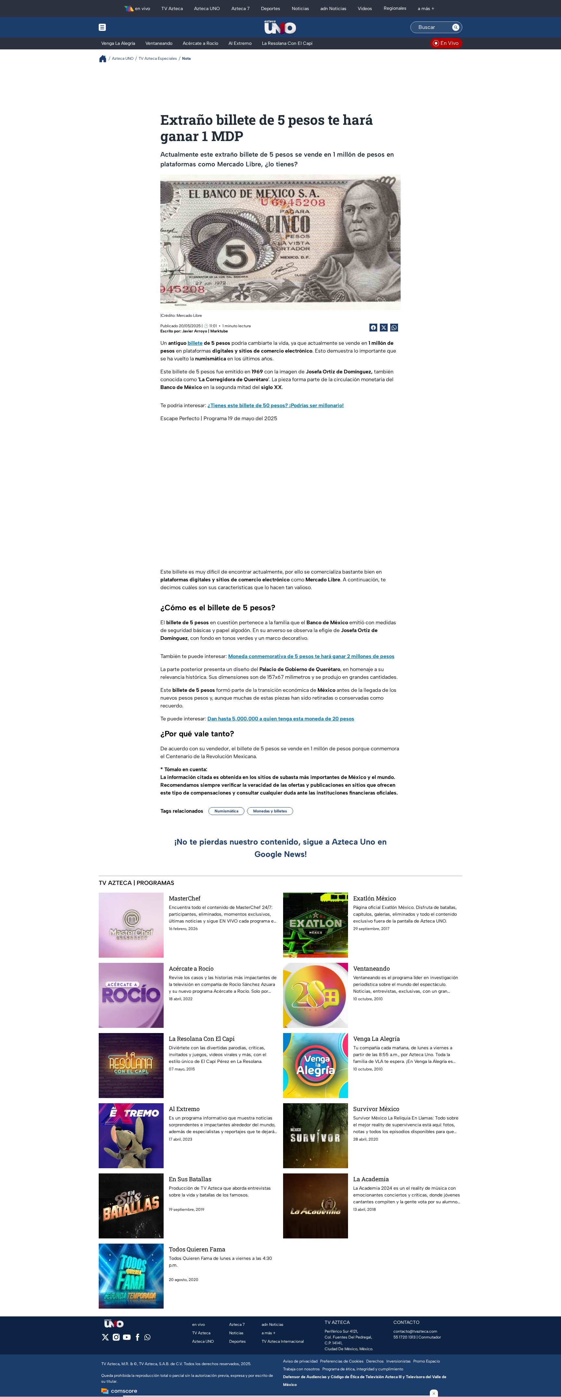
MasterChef (184, 898)
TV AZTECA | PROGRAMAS (136, 882)
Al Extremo (184, 1109)
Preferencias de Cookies (342, 1361)
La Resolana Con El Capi (202, 1038)
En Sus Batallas (190, 1179)
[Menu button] (125, 27)
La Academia (371, 1179)
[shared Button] (394, 327)
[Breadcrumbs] (105, 59)
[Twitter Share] (384, 327)
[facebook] (137, 1339)
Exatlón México (374, 898)
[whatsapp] (147, 1339)
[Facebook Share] (373, 327)
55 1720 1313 (404, 1337)
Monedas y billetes (270, 811)
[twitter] (105, 1339)
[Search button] (455, 27)
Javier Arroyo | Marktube (205, 331)
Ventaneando (371, 968)
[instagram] (116, 1339)
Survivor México (376, 1109)
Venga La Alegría (376, 1038)
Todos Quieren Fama (197, 1249)
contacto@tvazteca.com (415, 1331)
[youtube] (127, 1339)
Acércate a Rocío (191, 968)
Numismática (226, 811)
